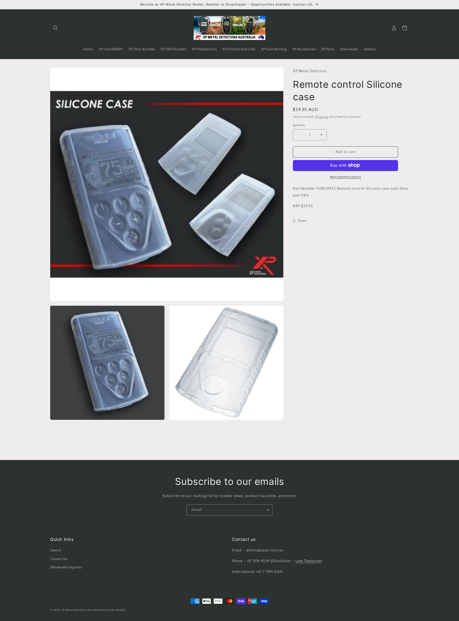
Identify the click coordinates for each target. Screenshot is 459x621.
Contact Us (58, 559)
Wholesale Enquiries (66, 567)
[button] (55, 28)
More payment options (345, 176)
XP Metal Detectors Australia (80, 610)
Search (55, 550)
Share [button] (302, 220)
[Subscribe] (267, 510)
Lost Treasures (308, 561)
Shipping (321, 116)
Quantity (299, 125)
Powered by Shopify (112, 610)
